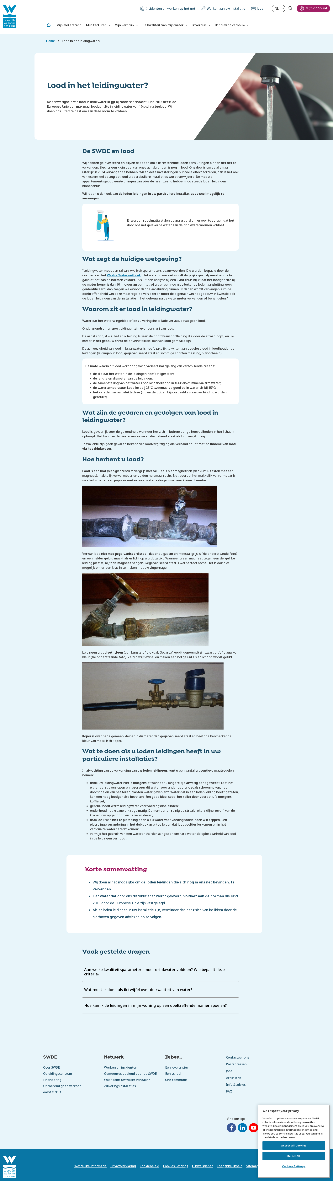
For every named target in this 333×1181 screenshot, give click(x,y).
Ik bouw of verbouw (230, 25)
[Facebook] (231, 1128)
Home (50, 41)
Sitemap (252, 1166)
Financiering (52, 1080)
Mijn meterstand (69, 25)
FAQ (229, 1091)
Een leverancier (176, 1067)
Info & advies (236, 1084)
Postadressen (236, 1064)
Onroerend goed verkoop (62, 1086)
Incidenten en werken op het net (170, 8)
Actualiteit (233, 1078)
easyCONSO (52, 1092)
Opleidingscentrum (57, 1073)
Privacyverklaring (123, 1166)
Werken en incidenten (120, 1067)
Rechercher (291, 9)
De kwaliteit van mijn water (162, 25)
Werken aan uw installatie (226, 8)
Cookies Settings (293, 1166)
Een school (173, 1073)
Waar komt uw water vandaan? (127, 1080)
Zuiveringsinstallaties (120, 1086)
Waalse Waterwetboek (124, 275)
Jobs (260, 8)
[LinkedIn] (242, 1128)
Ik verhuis (199, 25)
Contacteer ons (237, 1057)
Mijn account (316, 8)
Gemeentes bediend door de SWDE (130, 1073)
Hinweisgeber (202, 1166)
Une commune (176, 1080)
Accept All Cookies (293, 1145)
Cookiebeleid (149, 1166)
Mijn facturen (96, 25)
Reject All (293, 1156)
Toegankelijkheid (229, 1166)
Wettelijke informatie (90, 1166)
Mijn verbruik (124, 25)
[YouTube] (253, 1128)
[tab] (160, 972)
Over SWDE (51, 1067)
